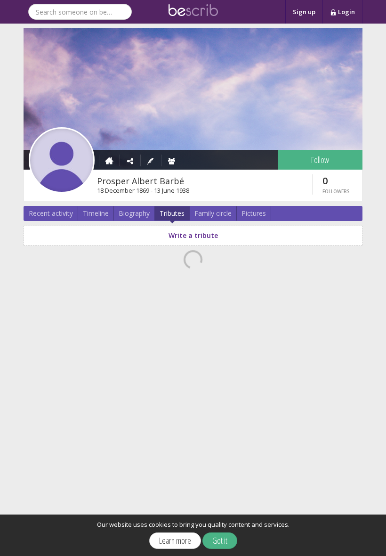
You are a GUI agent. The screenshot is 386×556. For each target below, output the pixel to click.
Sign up (304, 12)
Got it (219, 540)
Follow (320, 159)
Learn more (175, 540)
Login (346, 12)
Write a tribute (193, 235)
